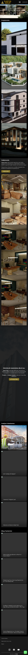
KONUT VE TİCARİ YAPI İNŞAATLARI (13, 448)
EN (25, 2)
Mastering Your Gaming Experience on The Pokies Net (13, 580)
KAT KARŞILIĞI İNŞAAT (9, 474)
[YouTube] (18, 649)
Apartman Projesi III (14, 105)
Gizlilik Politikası (4, 638)
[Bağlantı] (6, 2)
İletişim (17, 12)
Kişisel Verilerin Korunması (6, 641)
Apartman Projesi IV (14, 139)
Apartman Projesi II (14, 71)
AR (23, 2)
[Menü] (19, 2)
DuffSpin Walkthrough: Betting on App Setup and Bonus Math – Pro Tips (13, 606)
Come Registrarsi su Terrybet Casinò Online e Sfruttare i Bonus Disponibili (13, 632)
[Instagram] (9, 649)
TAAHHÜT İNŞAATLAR (9, 499)
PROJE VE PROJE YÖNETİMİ (11, 525)
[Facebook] (14, 649)
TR (26, 2)
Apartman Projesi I (14, 38)
